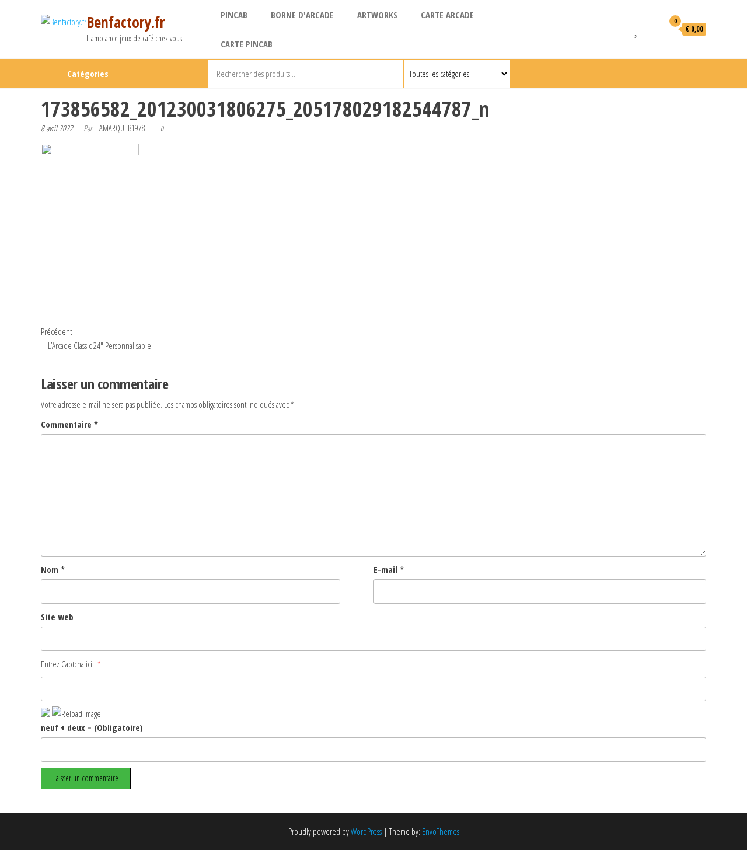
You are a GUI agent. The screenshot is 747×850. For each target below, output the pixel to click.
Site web (57, 616)
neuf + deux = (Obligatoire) (92, 727)
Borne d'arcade (302, 14)
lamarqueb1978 (120, 128)
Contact (705, 73)
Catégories (88, 73)
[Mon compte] (651, 28)
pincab (234, 14)
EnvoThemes (440, 831)
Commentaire (69, 424)
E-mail (389, 569)
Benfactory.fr (125, 22)
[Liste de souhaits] (637, 28)
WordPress (366, 831)
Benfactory (686, 73)
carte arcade (447, 14)
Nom (53, 569)
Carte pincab (247, 44)
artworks (377, 14)
